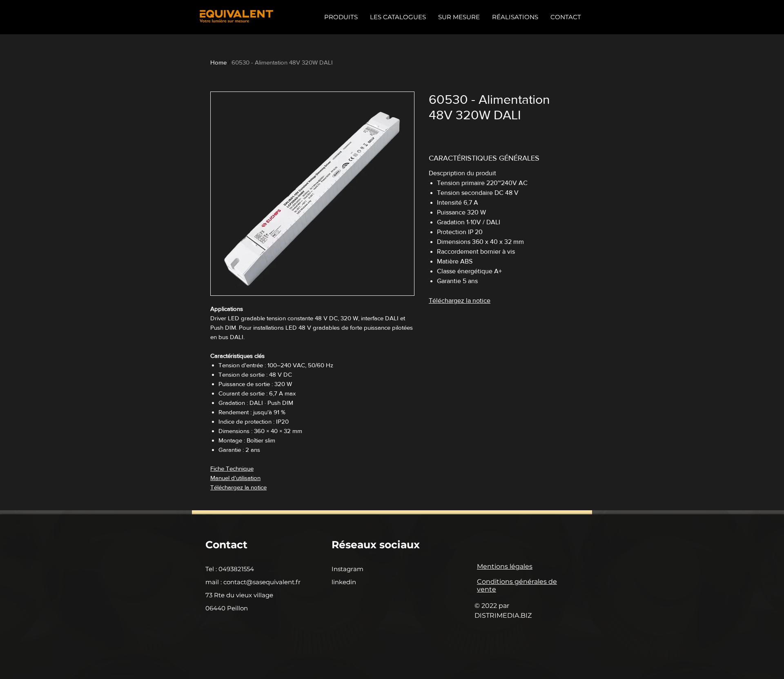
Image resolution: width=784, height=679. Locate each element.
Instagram (347, 569)
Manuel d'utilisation (235, 477)
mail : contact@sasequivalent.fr (253, 582)
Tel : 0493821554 (229, 569)
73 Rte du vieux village (239, 595)
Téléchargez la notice (238, 487)
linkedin (344, 582)
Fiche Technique (232, 468)
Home (218, 62)
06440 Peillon (226, 608)
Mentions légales (504, 566)
